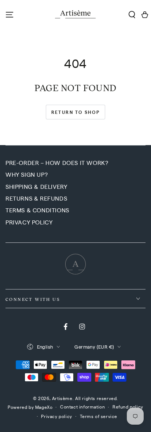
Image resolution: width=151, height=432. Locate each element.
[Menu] (9, 14)
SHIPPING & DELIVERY (36, 186)
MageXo (44, 407)
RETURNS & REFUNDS (36, 198)
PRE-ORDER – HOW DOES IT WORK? (56, 162)
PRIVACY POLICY (28, 222)
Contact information (82, 407)
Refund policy (128, 407)
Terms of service (99, 416)
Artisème (62, 398)
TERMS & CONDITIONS (37, 210)
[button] (131, 14)
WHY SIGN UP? (26, 174)
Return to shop (75, 112)
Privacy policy (56, 416)
